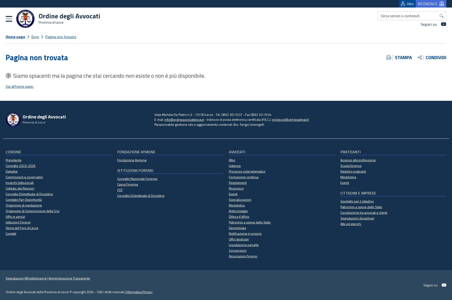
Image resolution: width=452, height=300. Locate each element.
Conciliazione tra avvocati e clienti (363, 212)
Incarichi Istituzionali (20, 182)
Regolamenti (238, 182)
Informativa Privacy (139, 291)
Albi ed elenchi (350, 223)
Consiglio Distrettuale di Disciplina (29, 193)
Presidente (13, 160)
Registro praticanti (353, 171)
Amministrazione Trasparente (69, 278)
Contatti (11, 233)
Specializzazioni (240, 199)
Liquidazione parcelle (244, 244)
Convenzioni (237, 250)
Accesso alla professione (358, 160)
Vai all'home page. (20, 86)
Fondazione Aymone (132, 160)
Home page (15, 37)
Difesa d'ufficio (239, 216)
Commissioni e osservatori (24, 176)
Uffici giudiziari (239, 239)
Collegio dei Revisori (20, 188)
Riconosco (236, 188)
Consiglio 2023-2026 (21, 165)
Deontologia (237, 227)
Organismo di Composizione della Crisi (33, 210)
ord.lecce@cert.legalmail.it (290, 119)
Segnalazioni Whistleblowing (26, 278)
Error (35, 37)
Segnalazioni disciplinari (357, 218)
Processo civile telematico (247, 171)
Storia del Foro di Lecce (22, 227)
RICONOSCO (427, 4)
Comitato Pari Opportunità (24, 199)
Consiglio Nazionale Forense (137, 178)
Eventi (233, 193)
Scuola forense (351, 165)
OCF (120, 189)
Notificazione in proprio (245, 233)
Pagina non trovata (60, 37)
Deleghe (12, 171)
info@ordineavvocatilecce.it (184, 119)
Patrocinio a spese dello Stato (250, 222)
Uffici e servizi (15, 216)
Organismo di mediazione (24, 205)
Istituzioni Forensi (18, 222)
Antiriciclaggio (238, 210)
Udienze (235, 165)
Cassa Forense (127, 184)
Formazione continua (243, 176)
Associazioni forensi (243, 256)
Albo (410, 4)
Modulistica (237, 205)
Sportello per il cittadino (357, 201)
